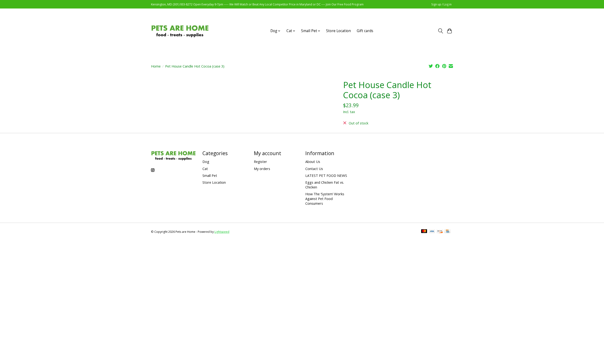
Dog (205, 161)
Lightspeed (221, 232)
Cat (205, 168)
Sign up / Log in (441, 4)
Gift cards (365, 30)
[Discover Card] (440, 231)
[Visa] (432, 231)
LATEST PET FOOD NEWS (326, 175)
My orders (262, 168)
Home (156, 66)
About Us (312, 161)
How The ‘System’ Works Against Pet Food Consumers (324, 198)
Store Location (338, 30)
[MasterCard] (424, 231)
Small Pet (209, 175)
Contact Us (314, 168)
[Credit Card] (447, 231)
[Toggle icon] (440, 31)
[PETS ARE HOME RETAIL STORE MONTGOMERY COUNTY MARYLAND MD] (180, 30)
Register (260, 161)
